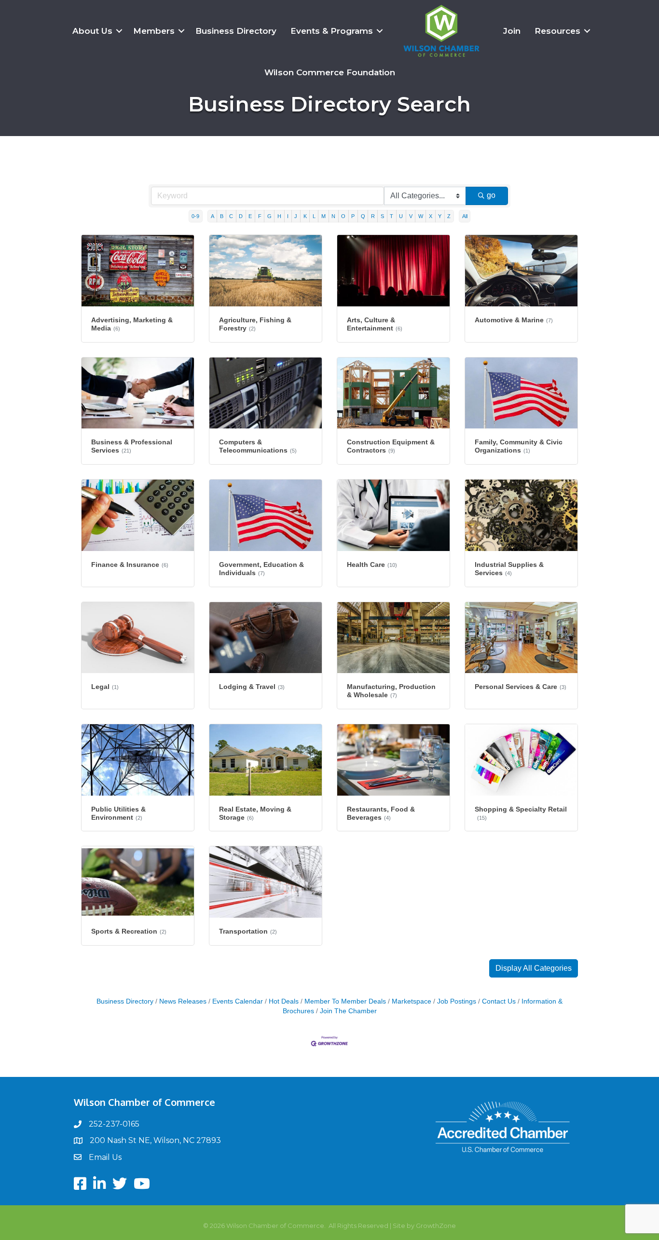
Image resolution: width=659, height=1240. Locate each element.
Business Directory (235, 31)
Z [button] (449, 216)
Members (154, 31)
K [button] (305, 216)
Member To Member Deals (345, 1001)
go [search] (491, 195)
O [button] (343, 216)
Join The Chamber (348, 1011)
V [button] (410, 216)
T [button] (391, 216)
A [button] (212, 216)
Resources (557, 31)
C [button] (231, 216)
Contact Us (499, 1001)
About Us (92, 31)
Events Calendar (237, 1001)
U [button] (401, 216)
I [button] (287, 216)
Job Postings (456, 1001)
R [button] (373, 216)
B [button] (221, 216)
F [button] (259, 216)
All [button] (464, 216)
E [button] (250, 216)
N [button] (333, 216)
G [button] (269, 216)
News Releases (182, 1001)
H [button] (279, 216)
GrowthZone (436, 1225)
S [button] (382, 216)
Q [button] (363, 216)
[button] (533, 968)
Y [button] (439, 216)
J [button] (295, 216)
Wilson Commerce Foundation (329, 72)
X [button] (430, 216)
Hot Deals (284, 1001)
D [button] (241, 216)
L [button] (314, 216)
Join (512, 31)
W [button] (420, 216)
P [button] (353, 216)
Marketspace (411, 1001)
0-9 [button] (195, 216)
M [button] (323, 216)
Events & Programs (331, 31)
